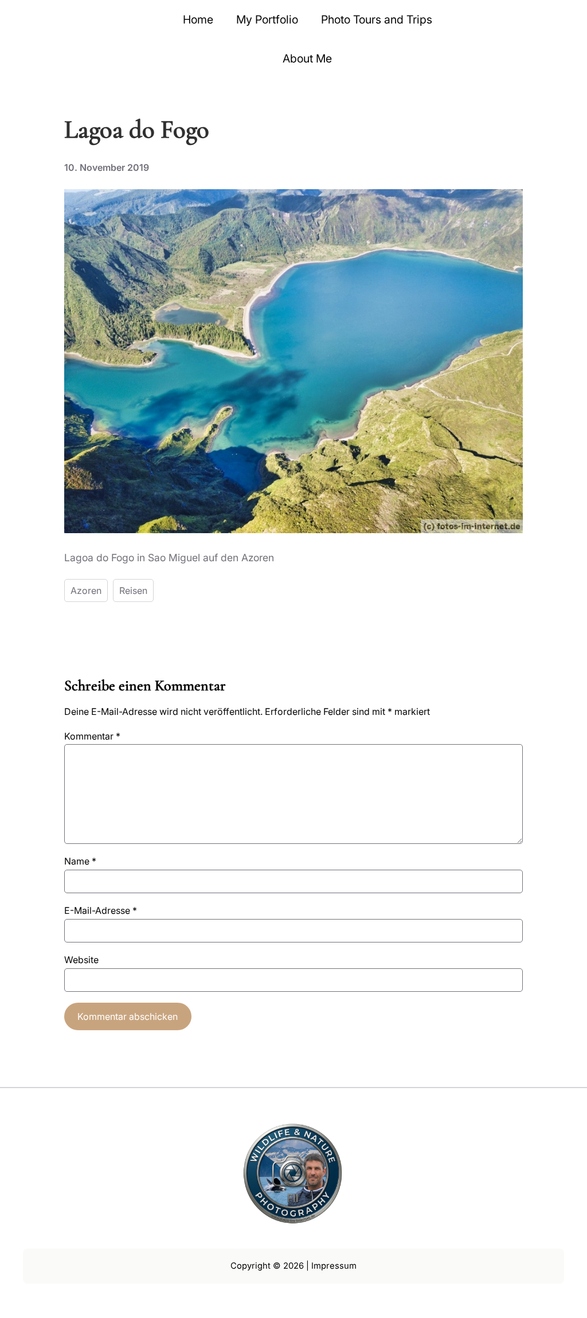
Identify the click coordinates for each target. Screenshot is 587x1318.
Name (80, 861)
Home (198, 19)
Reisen (133, 590)
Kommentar (92, 736)
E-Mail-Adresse (100, 910)
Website (81, 959)
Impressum (334, 1266)
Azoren (86, 590)
